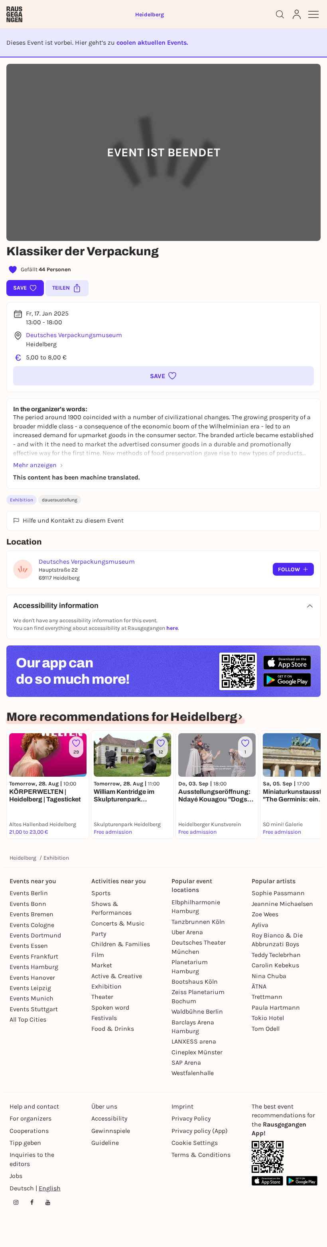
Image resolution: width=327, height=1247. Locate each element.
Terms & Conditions (200, 1154)
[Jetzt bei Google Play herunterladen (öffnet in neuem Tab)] (287, 680)
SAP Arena (186, 1062)
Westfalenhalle (192, 1073)
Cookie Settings (194, 1142)
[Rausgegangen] (14, 14)
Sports (100, 893)
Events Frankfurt (34, 956)
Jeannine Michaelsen (282, 904)
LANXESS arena (193, 1041)
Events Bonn (28, 904)
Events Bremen (31, 914)
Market (101, 965)
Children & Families (120, 944)
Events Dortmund (35, 935)
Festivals (104, 1018)
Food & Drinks (112, 1028)
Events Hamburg (34, 967)
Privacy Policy (191, 1118)
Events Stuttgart (34, 1009)
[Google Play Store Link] (302, 1180)
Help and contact (34, 1106)
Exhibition (21, 500)
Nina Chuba (269, 976)
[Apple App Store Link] (267, 1180)
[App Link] (268, 1157)
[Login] (297, 14)
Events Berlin (29, 893)
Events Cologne (32, 925)
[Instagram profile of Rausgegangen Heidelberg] (16, 1202)
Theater (102, 996)
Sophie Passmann (278, 893)
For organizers (30, 1118)
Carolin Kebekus (275, 965)
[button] (163, 375)
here (172, 628)
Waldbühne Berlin (197, 1011)
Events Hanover (32, 977)
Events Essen (29, 945)
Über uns (104, 1106)
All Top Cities (28, 1019)
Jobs (16, 1176)
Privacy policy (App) (199, 1131)
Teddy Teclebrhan (276, 955)
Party (98, 933)
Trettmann (267, 996)
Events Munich (31, 998)
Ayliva (260, 925)
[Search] (280, 14)
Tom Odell (266, 1028)
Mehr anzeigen (35, 465)
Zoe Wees (265, 914)
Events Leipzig (30, 988)
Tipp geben (25, 1142)
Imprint (182, 1106)
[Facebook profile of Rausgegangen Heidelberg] (32, 1202)
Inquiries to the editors (32, 1159)
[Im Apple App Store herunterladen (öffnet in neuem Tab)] (287, 662)
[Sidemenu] (313, 14)
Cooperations (29, 1131)
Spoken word (110, 1007)
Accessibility (109, 1118)
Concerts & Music (117, 923)
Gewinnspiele (110, 1131)
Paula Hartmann (276, 1007)
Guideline (105, 1142)
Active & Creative (116, 976)
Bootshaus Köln (194, 981)
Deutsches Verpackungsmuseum (74, 335)
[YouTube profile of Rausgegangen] (47, 1202)
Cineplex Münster (197, 1052)
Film (97, 955)
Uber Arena (187, 932)
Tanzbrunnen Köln (198, 921)
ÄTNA (259, 986)
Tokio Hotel (268, 1018)
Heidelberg (23, 857)
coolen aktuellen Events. (152, 42)
